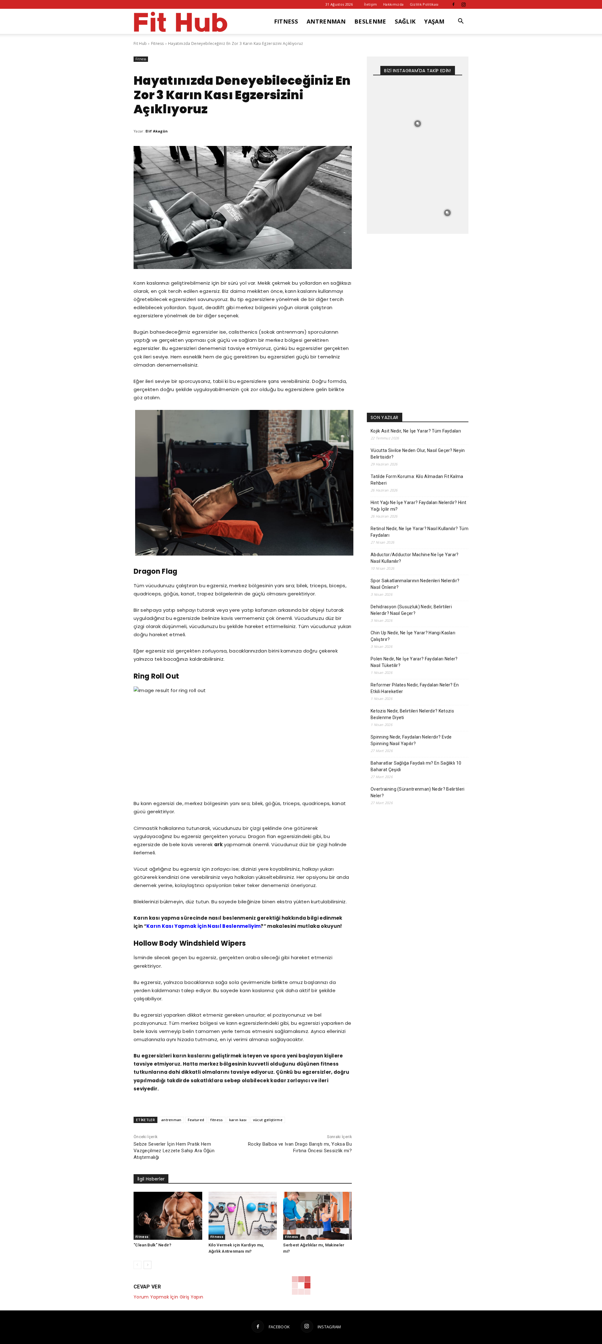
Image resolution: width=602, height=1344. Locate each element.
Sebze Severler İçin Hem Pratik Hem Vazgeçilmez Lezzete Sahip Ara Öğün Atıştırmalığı (174, 1150)
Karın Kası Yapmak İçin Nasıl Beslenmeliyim (203, 926)
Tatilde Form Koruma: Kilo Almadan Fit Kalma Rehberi (417, 480)
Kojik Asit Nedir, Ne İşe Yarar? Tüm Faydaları (416, 430)
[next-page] (147, 1265)
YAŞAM (434, 21)
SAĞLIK (405, 21)
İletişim (370, 4)
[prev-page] (137, 1265)
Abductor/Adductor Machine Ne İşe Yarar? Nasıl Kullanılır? (414, 558)
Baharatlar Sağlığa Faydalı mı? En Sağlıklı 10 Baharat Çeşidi (416, 766)
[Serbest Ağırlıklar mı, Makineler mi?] (317, 1216)
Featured (196, 1119)
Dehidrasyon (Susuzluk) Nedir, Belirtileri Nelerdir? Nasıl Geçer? (411, 610)
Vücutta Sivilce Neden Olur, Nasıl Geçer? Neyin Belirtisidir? (418, 454)
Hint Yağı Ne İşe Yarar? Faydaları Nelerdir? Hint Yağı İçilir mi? (418, 506)
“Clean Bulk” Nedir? (152, 1245)
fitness (216, 1119)
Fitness (157, 43)
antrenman (171, 1119)
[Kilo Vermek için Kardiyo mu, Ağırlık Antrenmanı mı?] (243, 1216)
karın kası (238, 1119)
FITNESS (286, 21)
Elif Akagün (156, 131)
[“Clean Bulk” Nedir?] (168, 1216)
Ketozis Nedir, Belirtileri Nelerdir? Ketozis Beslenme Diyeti (412, 714)
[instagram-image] (388, 94)
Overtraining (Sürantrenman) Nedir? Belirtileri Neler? (418, 792)
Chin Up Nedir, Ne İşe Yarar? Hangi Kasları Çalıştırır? (413, 636)
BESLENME (370, 21)
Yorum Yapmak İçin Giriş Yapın (168, 1297)
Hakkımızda (393, 4)
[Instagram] (463, 4)
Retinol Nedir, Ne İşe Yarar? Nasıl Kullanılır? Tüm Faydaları (419, 532)
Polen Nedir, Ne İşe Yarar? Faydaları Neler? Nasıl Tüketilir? (414, 662)
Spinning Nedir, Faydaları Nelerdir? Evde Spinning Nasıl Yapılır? (411, 740)
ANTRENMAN (326, 21)
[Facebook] (453, 4)
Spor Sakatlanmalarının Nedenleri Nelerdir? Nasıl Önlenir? (415, 584)
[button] (460, 22)
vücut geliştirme (268, 1119)
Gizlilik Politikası (424, 4)
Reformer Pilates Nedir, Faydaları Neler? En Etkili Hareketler (415, 688)
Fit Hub (140, 43)
